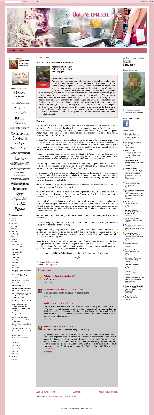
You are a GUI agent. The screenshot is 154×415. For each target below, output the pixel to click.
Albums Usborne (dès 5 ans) (21, 288)
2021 (12, 223)
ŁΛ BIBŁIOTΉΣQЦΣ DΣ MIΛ (134, 278)
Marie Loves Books (131, 250)
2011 (12, 356)
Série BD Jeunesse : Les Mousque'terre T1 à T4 (132, 136)
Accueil (12, 51)
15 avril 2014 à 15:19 (67, 276)
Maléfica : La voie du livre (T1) (20, 338)
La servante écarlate (18, 285)
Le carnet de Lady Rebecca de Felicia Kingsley (134, 163)
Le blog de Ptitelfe (131, 233)
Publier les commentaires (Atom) (63, 396)
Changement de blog (131, 259)
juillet (14, 257)
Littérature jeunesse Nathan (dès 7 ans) (21, 271)
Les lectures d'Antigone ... (133, 258)
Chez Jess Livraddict (131, 264)
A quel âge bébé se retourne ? (134, 220)
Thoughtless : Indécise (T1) (21, 328)
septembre (16, 252)
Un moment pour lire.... (133, 182)
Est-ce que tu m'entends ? (20, 280)
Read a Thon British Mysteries (134, 228)
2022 (13, 221)
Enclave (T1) (16, 335)
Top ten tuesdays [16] (131, 297)
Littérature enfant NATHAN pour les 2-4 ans (21, 301)
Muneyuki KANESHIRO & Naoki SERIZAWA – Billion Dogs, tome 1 (133, 289)
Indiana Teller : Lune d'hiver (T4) (21, 324)
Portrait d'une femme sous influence (21, 309)
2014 (12, 242)
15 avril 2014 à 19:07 (76, 290)
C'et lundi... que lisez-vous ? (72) (21, 313)
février (14, 345)
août (14, 254)
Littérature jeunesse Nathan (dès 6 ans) (21, 320)
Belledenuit (48, 326)
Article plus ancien (108, 392)
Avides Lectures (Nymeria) (134, 286)
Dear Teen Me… (130, 266)
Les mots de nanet (131, 210)
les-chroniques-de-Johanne (55, 290)
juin (13, 260)
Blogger (89, 408)
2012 (12, 354)
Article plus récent (45, 392)
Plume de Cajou (130, 150)
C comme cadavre (18, 297)
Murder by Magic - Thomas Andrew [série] (133, 212)
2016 (13, 236)
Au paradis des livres (132, 296)
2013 (12, 351)
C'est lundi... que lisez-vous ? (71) (21, 331)
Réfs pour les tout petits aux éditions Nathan (133, 280)
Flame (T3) (15, 267)
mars (14, 342)
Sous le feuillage (130, 134)
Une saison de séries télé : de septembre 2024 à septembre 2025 (134, 195)
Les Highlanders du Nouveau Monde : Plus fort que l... (20, 275)
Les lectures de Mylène (133, 142)
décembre (16, 244)
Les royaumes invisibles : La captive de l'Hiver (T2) (21, 294)
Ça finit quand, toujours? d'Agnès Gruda (132, 184)
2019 (13, 229)
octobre (15, 249)
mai (13, 262)
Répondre (48, 282)
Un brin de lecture (51, 276)
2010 (13, 359)
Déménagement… (130, 245)
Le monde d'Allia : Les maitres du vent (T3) (19, 305)
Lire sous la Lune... (131, 243)
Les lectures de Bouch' (132, 218)
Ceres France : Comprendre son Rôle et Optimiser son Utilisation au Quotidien (133, 153)
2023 (13, 218)
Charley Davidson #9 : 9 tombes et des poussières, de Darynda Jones (134, 236)
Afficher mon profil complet (24, 64)
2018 (13, 231)
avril (14, 265)
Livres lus (22, 51)
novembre (16, 247)
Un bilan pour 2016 (130, 273)
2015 (12, 239)
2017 (12, 234)
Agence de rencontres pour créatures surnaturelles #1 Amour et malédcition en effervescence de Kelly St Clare (133, 174)
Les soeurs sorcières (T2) (20, 290)
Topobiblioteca (130, 202)
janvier (14, 348)
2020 (13, 226)
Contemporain (51, 265)
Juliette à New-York (18, 283)
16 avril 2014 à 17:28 (64, 303)
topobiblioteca (50, 303)
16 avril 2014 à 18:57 (65, 326)
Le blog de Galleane (131, 160)
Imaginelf (128, 271)
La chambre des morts (19, 317)
